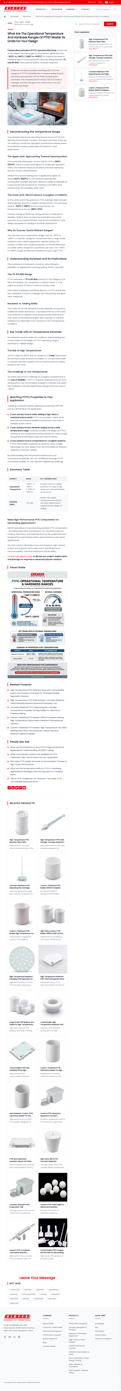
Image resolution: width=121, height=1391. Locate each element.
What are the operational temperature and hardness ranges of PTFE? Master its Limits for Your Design (72, 16)
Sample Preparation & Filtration (78, 1328)
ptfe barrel (14, 1299)
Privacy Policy (100, 1335)
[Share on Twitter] (16, 787)
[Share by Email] (24, 787)
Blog (100, 2)
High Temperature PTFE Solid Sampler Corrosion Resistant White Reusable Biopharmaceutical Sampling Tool (52, 841)
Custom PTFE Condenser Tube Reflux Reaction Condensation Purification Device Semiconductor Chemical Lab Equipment (20, 1251)
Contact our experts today (20, 556)
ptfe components (29, 1294)
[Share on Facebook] (9, 787)
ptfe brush (40, 1290)
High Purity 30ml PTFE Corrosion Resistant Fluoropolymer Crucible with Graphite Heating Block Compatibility (52, 1160)
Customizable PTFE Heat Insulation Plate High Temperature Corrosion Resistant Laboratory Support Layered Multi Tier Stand (21, 1069)
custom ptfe (15, 1290)
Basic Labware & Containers (75, 1365)
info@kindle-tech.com (18, 1325)
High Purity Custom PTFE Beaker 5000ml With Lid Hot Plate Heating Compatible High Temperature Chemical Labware (52, 932)
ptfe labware (53, 1290)
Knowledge (57, 9)
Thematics (99, 1331)
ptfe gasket (39, 1299)
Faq (96, 1327)
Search (110, 24)
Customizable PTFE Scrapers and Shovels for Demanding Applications (52, 1251)
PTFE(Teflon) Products (78, 1323)
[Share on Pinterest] (20, 787)
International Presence (52, 1331)
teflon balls (14, 1303)
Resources (27, 16)
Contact (85, 9)
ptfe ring (44, 1294)
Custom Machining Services (77, 1347)
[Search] (115, 9)
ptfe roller (28, 1290)
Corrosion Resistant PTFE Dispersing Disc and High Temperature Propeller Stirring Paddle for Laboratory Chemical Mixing (35, 710)
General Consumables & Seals (79, 1353)
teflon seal (52, 1299)
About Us (92, 2)
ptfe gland (56, 1294)
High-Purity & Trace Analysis (77, 1340)
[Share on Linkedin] (13, 787)
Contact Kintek (49, 1346)
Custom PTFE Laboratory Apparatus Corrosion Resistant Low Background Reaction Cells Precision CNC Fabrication (52, 1114)
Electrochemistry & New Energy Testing (79, 1359)
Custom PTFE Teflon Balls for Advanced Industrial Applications (52, 1205)
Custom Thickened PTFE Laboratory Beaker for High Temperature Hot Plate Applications (51, 1069)
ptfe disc (26, 1299)
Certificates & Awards (52, 1335)
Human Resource (50, 1339)
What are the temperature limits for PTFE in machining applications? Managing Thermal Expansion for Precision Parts (36, 771)
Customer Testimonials (52, 1327)
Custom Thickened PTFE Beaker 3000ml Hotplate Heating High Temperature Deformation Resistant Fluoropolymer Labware (37, 720)
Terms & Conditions (103, 1339)
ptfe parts (14, 1294)
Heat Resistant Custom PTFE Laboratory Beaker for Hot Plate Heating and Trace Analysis (21, 1114)
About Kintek (48, 1323)
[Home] (5, 16)
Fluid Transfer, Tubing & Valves (78, 1371)
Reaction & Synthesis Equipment (77, 1334)
